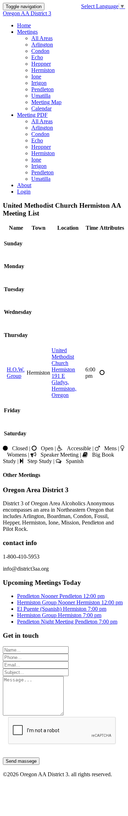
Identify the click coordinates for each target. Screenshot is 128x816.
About (24, 185)
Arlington (42, 45)
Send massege (21, 761)
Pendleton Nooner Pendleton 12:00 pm (61, 596)
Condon (40, 51)
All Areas (42, 38)
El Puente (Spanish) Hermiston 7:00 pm (61, 609)
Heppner (41, 64)
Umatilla (40, 96)
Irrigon (39, 83)
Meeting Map (46, 102)
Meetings (27, 32)
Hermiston (43, 70)
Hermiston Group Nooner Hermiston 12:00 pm (70, 602)
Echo (37, 57)
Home (24, 25)
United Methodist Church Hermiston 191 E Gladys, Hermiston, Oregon (64, 372)
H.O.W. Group (16, 372)
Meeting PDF (32, 115)
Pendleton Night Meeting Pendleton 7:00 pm (67, 622)
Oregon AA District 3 (27, 13)
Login (24, 192)
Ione (36, 77)
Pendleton (42, 89)
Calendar (41, 108)
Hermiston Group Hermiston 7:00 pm (59, 615)
